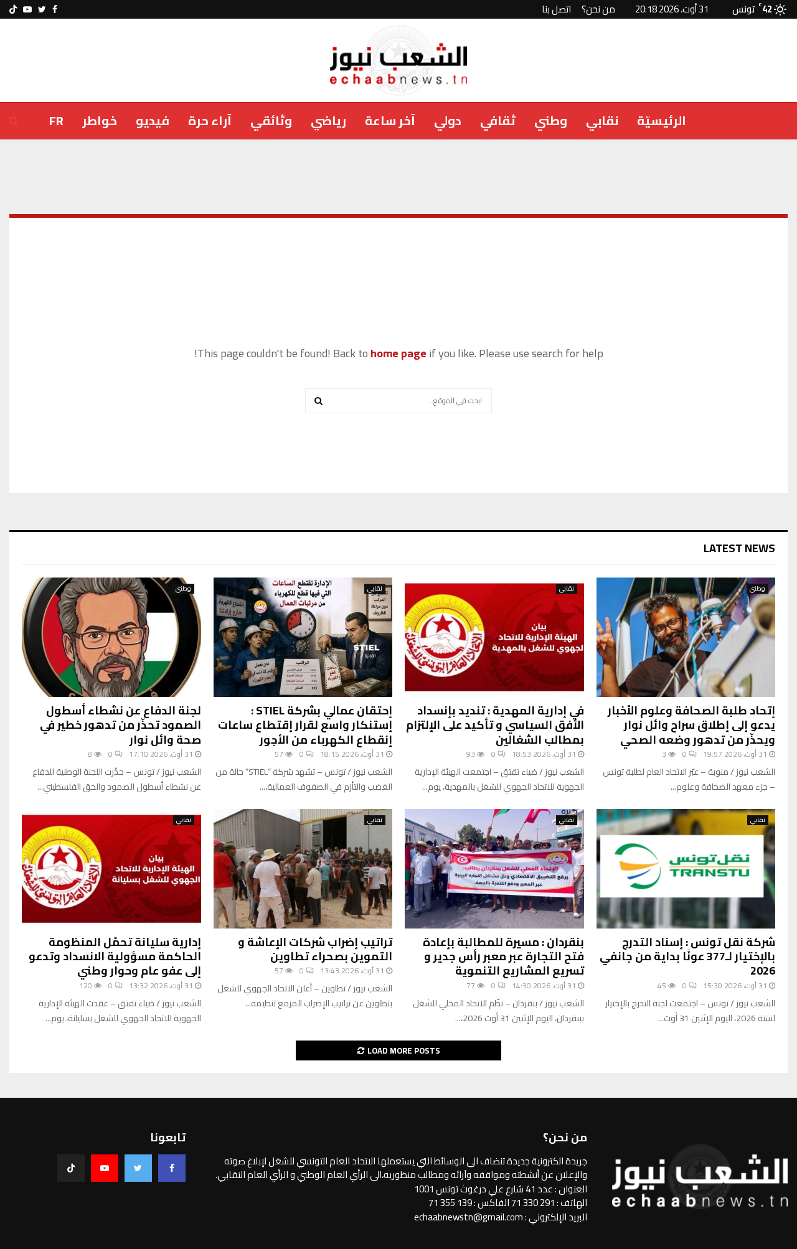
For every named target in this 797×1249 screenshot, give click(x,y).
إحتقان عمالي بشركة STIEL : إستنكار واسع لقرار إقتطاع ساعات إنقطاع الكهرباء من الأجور (305, 725)
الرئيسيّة (661, 120)
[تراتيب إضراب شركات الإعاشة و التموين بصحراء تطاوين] (303, 869)
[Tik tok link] (13, 9)
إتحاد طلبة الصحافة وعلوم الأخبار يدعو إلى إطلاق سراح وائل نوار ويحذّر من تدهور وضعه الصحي (691, 725)
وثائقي (271, 120)
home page (398, 353)
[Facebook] (172, 1168)
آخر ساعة (390, 120)
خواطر (99, 120)
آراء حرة (210, 120)
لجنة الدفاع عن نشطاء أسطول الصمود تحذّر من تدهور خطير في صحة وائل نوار (120, 725)
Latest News (739, 548)
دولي (447, 120)
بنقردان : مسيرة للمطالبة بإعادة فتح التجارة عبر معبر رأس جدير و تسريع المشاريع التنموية (503, 956)
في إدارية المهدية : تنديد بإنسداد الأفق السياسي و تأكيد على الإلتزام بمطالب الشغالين (495, 725)
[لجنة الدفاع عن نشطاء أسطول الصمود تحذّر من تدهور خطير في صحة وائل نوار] (111, 637)
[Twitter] (138, 1168)
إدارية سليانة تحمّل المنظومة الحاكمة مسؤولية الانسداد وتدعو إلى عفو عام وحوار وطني (115, 956)
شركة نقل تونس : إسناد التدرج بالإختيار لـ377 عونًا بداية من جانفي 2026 (687, 956)
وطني (550, 120)
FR (56, 120)
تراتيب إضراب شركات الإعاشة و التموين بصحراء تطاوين (315, 949)
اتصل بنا (556, 9)
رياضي (328, 120)
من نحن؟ (598, 9)
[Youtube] (104, 1168)
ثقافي (498, 120)
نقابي (602, 120)
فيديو (152, 120)
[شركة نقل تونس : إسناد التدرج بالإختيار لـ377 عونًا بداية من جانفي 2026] (686, 869)
